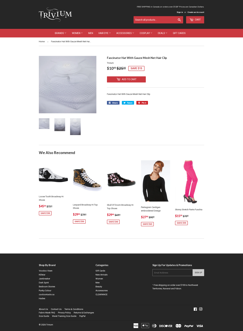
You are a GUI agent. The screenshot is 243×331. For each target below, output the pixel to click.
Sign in (180, 12)
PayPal (82, 316)
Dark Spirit (44, 282)
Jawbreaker (44, 278)
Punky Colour (45, 290)
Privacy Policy (64, 312)
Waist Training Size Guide (64, 316)
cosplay (145, 33)
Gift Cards (179, 33)
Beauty (99, 286)
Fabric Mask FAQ (47, 312)
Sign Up (198, 272)
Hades (42, 298)
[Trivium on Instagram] (200, 309)
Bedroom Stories (47, 286)
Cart (197, 19)
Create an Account (195, 12)
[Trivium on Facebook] (195, 309)
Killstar (42, 274)
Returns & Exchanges (84, 312)
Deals (161, 33)
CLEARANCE (101, 294)
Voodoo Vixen (45, 270)
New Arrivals (101, 274)
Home (42, 41)
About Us (43, 309)
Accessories (124, 33)
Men (90, 33)
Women (76, 33)
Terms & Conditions (73, 309)
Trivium (49, 324)
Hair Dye (104, 33)
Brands (59, 33)
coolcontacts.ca (46, 294)
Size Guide (44, 316)
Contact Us (56, 309)
